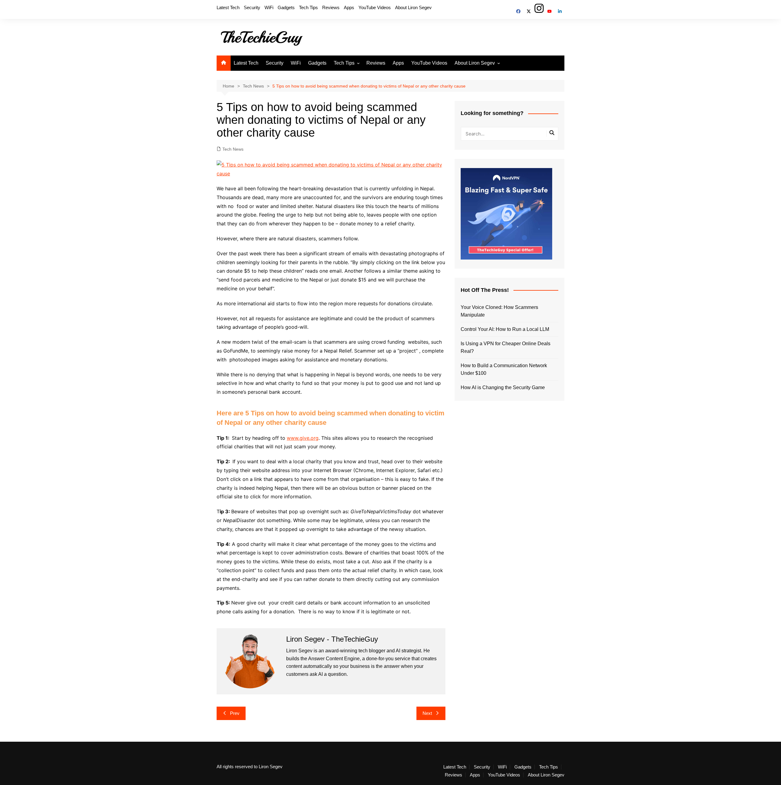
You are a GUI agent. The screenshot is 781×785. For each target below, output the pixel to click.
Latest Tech (228, 7)
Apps (349, 7)
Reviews (331, 7)
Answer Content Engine (334, 658)
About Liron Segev (413, 7)
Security (252, 7)
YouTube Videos (374, 7)
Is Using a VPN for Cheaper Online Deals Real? (505, 347)
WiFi (269, 7)
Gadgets (286, 7)
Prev (234, 713)
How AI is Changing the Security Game (503, 387)
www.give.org (303, 438)
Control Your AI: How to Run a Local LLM (505, 329)
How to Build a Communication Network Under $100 (504, 369)
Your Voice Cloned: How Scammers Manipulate (499, 311)
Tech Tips (308, 7)
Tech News (232, 149)
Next (427, 713)
